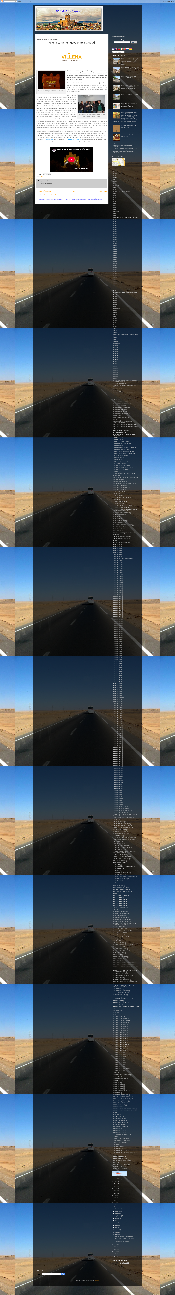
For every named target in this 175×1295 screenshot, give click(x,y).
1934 (114, 239)
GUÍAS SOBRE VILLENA (120, 834)
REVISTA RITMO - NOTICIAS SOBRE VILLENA (126, 1007)
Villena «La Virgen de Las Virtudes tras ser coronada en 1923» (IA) (130, 59)
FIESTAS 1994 (117, 746)
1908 (114, 215)
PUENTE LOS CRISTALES (120, 993)
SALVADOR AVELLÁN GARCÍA (121, 1075)
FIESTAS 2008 (117, 770)
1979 (114, 298)
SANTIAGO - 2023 (118, 1085)
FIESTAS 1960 (117, 675)
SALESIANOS (117, 1072)
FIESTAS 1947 (117, 649)
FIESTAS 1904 (117, 568)
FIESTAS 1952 (117, 659)
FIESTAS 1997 (117, 752)
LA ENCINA (116, 871)
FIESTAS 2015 (117, 784)
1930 (114, 233)
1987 (114, 314)
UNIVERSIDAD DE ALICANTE (121, 1134)
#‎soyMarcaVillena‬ (47, 140)
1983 (114, 306)
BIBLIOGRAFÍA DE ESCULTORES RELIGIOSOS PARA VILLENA (122, 422)
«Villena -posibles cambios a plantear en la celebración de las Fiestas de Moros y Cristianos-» (124, 145)
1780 (114, 193)
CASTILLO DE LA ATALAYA (120, 465)
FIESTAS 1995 (117, 748)
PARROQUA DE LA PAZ (119, 949)
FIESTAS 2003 (117, 762)
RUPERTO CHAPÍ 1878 (119, 1028)
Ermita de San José (118, 529)
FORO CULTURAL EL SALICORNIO (122, 817)
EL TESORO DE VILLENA (120, 523)
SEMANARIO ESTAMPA (119, 1103)
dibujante (115, 499)
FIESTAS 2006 (117, 766)
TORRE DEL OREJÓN (119, 1124)
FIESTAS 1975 (117, 707)
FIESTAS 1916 (117, 592)
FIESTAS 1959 (117, 673)
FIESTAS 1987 (117, 731)
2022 (114, 370)
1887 (114, 205)
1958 (114, 258)
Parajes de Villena (118, 947)
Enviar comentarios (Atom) (51, 195)
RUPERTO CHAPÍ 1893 (119, 1054)
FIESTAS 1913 (117, 586)
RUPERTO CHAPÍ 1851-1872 (121, 1018)
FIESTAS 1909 (117, 578)
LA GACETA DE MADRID (120, 875)
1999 (114, 326)
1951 (114, 248)
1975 (114, 288)
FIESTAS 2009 (117, 772)
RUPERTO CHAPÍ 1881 (119, 1034)
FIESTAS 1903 (117, 566)
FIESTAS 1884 (117, 548)
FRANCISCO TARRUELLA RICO (121, 826)
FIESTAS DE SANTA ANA (120, 806)
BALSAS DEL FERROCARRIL (121, 403)
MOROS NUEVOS (118, 926)
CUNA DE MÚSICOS (118, 495)
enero (116, 1234)
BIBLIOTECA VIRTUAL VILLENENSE (123, 424)
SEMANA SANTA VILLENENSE (121, 1099)
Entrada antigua (101, 191)
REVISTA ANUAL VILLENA (120, 1003)
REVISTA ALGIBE (118, 1001)
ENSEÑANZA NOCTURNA (120, 527)
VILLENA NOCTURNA (119, 1158)
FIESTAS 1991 (117, 740)
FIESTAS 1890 (117, 554)
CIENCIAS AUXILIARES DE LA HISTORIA (124, 477)
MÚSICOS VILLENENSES (120, 936)
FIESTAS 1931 (117, 623)
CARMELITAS (117, 459)
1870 (114, 197)
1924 (114, 227)
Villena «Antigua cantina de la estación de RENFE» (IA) (128, 77)
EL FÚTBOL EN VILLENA (120, 507)
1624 (114, 177)
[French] (116, 49)
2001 (114, 328)
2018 (114, 362)
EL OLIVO (116, 517)
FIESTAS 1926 (117, 613)
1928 (114, 229)
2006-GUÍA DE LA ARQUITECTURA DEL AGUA (125, 334)
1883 (114, 203)
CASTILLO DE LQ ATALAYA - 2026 (122, 467)
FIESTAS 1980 (117, 717)
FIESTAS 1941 (117, 637)
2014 (114, 354)
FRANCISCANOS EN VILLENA (121, 824)
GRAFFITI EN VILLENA (119, 830)
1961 (114, 264)
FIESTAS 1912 (117, 584)
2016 (114, 358)
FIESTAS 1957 (117, 669)
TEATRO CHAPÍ (117, 1116)
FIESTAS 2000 (117, 758)
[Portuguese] (124, 49)
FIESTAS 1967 (117, 689)
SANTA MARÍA (117, 1081)
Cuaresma (115, 493)
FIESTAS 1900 (117, 560)
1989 (114, 316)
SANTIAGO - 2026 (118, 1089)
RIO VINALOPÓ (117, 1010)
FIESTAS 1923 (117, 607)
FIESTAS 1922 (117, 605)
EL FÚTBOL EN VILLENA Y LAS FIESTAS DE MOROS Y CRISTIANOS (125, 510)
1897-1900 (116, 211)
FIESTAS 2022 (117, 798)
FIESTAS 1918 (117, 597)
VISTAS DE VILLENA (119, 1168)
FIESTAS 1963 (117, 681)
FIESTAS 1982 (117, 721)
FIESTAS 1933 (117, 627)
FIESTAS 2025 (117, 804)
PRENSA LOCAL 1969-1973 (120, 991)
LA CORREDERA (117, 869)
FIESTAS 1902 (117, 564)
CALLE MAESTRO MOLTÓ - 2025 (122, 443)
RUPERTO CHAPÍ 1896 (119, 1060)
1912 (114, 221)
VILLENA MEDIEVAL (118, 1156)
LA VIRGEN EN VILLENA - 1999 (121, 891)
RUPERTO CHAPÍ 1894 (119, 1056)
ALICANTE (116, 391)
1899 (114, 213)
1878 (114, 201)
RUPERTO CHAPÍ (118, 1016)
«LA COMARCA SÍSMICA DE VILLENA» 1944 (128, 126)
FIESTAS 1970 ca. (118, 697)
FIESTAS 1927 (117, 615)
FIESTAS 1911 (117, 582)
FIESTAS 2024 (117, 802)
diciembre (117, 1209)
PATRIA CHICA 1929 (118, 953)
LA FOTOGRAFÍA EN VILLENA (121, 873)
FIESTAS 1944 (117, 643)
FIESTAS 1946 (117, 647)
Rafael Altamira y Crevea (119, 997)
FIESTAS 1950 (117, 655)
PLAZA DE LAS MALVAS (120, 974)
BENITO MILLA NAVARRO (120, 417)
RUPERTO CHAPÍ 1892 (119, 1052)
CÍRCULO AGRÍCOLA (119, 481)
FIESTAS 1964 (117, 683)
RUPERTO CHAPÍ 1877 (119, 1026)
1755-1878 (116, 185)
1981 (114, 302)
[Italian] (121, 49)
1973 (114, 284)
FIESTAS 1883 (117, 546)
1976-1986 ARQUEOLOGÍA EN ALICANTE (124, 292)
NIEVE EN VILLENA (118, 943)
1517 (114, 171)
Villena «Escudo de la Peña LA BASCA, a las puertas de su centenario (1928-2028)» (129, 105)
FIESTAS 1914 (117, 588)
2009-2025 (116, 344)
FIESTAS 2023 (117, 800)
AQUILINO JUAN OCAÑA (120, 399)
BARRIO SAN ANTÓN (119, 411)
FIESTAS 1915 (117, 590)
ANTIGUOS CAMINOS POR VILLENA (123, 393)
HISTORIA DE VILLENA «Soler (121, 845)
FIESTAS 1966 (117, 687)
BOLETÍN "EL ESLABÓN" (120, 430)
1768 (114, 187)
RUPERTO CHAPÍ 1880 (119, 1032)
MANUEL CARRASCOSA (120, 911)
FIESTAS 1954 (117, 663)
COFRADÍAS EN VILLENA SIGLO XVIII (123, 483)
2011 (114, 348)
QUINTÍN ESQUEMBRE (119, 995)
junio (116, 1223)
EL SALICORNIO (117, 519)
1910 (114, 219)
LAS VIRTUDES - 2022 (119, 899)
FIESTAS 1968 (117, 691)
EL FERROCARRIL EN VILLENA (122, 505)
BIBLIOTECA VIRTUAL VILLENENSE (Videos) (125, 426)
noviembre (118, 1211)
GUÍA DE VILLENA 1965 (119, 832)
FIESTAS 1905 (117, 570)
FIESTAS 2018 (117, 790)
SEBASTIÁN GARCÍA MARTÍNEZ (122, 1097)
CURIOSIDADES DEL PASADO (121, 497)
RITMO (115, 1012)
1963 (114, 268)
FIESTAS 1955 (117, 665)
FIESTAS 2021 (117, 796)
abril (116, 1227)
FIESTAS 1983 (117, 723)
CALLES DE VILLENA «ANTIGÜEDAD (123, 451)
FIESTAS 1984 (117, 725)
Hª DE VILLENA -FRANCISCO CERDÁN (124, 838)
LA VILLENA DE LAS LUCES (121, 889)
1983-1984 (116, 308)
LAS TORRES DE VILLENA (122, 1241)
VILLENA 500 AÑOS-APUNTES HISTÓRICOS (125, 1152)
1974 (114, 286)
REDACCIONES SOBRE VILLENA (122, 999)
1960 (114, 262)
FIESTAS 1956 (117, 667)
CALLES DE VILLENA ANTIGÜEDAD (123, 453)
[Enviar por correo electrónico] (43, 174)
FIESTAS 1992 (117, 742)
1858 (114, 195)
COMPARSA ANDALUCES (120, 485)
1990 (114, 318)
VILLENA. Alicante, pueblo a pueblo (124, 1236)
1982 (114, 304)
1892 (114, 209)
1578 (114, 175)
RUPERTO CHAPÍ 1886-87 (120, 1044)
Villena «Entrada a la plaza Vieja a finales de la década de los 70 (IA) (130, 68)
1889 (114, 207)
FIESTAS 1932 (117, 625)
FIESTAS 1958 (117, 671)
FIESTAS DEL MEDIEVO (120, 808)
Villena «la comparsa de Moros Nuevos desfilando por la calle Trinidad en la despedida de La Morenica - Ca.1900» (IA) (129, 115)
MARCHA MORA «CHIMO (120, 913)
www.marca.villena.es (74, 140)
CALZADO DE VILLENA (119, 455)
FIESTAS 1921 (117, 603)
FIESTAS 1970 (117, 695)
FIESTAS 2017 (117, 788)
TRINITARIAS (116, 1128)
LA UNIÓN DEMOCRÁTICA (120, 887)
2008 (114, 339)
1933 (114, 237)
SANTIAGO (116, 1083)
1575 (114, 173)
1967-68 (115, 274)
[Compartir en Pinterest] (50, 174)
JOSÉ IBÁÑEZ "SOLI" (119, 861)
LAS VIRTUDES (117, 897)
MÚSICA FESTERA (118, 934)
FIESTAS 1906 (117, 572)
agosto (117, 1218)
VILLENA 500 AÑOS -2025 (120, 1150)
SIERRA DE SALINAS (119, 1105)
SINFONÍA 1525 (117, 1107)
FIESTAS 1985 (117, 727)
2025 (114, 376)
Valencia (115, 1136)
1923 (114, 225)
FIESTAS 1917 (117, 595)
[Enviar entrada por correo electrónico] (40, 174)
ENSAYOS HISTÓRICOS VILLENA (122, 525)
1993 (114, 320)
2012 (114, 350)
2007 (114, 337)
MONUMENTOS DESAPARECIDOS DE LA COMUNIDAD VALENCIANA (124, 924)
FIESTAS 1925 (117, 611)
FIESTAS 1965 (117, 685)
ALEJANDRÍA (116, 389)
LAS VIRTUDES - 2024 (119, 903)
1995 (114, 322)
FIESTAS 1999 (117, 756)
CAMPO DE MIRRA (118, 457)
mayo (116, 1225)
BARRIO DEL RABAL (119, 409)
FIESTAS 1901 (117, 562)
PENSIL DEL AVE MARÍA (120, 957)
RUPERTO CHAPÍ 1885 (119, 1042)
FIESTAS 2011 (117, 776)
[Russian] (127, 49)
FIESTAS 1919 (117, 599)
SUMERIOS (116, 1114)
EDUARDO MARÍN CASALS (120, 501)
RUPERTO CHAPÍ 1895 (119, 1058)
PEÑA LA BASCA (117, 959)
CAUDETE (116, 471)
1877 (114, 199)
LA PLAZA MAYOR (118, 881)
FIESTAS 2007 (117, 768)
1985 (114, 312)
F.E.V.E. (115, 540)
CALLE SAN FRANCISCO (120, 449)
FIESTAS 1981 (117, 719)
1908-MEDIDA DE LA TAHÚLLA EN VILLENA (125, 217)
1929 (114, 231)
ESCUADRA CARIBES (119, 531)
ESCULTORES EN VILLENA (120, 538)
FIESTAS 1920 (117, 601)
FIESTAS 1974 (117, 705)
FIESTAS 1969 (117, 693)
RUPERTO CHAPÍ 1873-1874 (121, 1022)
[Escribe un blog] (45, 174)
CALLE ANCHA (117, 437)
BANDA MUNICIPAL (118, 405)
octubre (117, 1213)
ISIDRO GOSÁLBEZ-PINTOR (121, 859)
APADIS (115, 395)
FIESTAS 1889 (117, 552)
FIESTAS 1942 (117, 639)
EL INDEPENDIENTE (119, 515)
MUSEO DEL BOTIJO (119, 928)
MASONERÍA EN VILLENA (120, 917)
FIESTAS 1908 (117, 576)
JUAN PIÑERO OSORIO (119, 863)
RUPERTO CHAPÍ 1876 (119, 1024)
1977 (114, 294)
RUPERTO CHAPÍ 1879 (119, 1030)
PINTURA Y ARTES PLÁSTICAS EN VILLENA (125, 967)
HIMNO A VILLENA (118, 843)
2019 (114, 364)
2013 (114, 352)
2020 (114, 366)
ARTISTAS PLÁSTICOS (119, 401)
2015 (42, 176)
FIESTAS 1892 (117, 556)
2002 (114, 330)
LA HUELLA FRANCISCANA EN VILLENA (124, 877)
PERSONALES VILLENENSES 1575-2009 (124, 965)
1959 (114, 260)
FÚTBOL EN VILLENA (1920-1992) (122, 828)
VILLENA (115, 1144)
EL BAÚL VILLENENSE (119, 503)
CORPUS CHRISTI (118, 491)
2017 (114, 360)
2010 (114, 346)
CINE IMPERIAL (117, 479)
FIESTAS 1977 (117, 711)
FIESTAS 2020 (117, 794)
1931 (114, 235)
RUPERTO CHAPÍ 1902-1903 (121, 1068)
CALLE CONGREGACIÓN (120, 441)
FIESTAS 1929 (117, 619)
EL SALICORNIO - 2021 (119, 521)
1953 (114, 252)
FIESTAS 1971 (117, 699)
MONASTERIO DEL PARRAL (121, 921)
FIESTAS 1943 (117, 641)
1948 (114, 243)
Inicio (73, 191)
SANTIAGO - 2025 (118, 1087)
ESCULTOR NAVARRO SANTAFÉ (122, 536)
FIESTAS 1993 (117, 744)
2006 (114, 332)
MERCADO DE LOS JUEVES (121, 919)
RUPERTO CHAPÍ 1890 (119, 1048)
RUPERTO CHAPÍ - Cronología (121, 1020)
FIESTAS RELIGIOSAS (119, 812)
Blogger (97, 1280)
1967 (114, 272)
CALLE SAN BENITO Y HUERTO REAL (123, 447)
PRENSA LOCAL (117, 989)
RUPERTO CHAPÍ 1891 (119, 1050)
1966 (114, 270)
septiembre (118, 1216)
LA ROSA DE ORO (118, 885)
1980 (114, 300)
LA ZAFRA (116, 893)
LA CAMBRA (116, 865)
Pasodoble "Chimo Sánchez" (120, 951)
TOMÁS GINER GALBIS (119, 1122)
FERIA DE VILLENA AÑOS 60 (121, 542)
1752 (114, 183)
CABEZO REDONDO (118, 432)
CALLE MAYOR (117, 445)
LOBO (114, 909)
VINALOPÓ (116, 1162)
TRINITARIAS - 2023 (118, 1130)
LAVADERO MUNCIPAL (119, 907)
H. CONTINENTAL (118, 836)
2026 (114, 378)
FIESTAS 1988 (117, 733)
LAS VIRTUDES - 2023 (119, 901)
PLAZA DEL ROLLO (118, 978)
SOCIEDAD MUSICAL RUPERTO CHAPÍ (124, 1109)
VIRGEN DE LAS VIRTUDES (121, 1164)
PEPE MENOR (117, 961)
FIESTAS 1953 (117, 661)
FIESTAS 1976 (117, 709)
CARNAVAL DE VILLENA (120, 461)
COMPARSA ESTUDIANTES (121, 487)
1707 (114, 179)
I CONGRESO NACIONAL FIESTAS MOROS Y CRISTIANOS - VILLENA (125, 852)
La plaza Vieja (117, 883)
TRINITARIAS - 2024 (118, 1132)
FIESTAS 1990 (117, 738)
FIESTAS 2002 (117, 760)
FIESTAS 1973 (117, 703)
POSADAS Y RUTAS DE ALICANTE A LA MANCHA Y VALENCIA (124, 986)
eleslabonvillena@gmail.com (118, 36)
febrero (117, 1232)
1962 (114, 266)
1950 (114, 245)
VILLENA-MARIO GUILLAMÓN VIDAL (123, 1160)
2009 (114, 342)
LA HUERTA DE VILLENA (120, 879)
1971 (114, 280)
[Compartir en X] (47, 174)
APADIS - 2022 (117, 397)
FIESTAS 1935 (117, 631)
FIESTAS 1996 (117, 750)
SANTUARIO (116, 1093)
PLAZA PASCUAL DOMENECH (121, 980)
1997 (114, 324)
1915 (114, 223)
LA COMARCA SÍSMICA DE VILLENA (123, 867)
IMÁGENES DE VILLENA (120, 855)
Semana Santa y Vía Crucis (120, 1101)
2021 (114, 368)
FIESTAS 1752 (117, 544)
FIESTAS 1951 (117, 657)
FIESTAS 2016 (117, 786)
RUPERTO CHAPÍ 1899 (119, 1066)
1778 (114, 189)
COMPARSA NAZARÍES (119, 489)
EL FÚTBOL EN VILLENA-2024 (121, 513)
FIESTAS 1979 (117, 715)
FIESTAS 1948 (117, 651)
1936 (114, 241)
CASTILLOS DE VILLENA (120, 469)
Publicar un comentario (46, 183)
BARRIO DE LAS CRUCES (120, 407)
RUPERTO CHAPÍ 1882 (119, 1036)
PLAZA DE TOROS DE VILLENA (122, 976)
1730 (114, 181)
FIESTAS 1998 (117, 754)
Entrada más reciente (44, 191)
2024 (114, 374)
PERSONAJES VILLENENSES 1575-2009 (124, 963)
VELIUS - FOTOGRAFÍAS (120, 1138)
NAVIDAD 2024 (117, 941)
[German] (118, 49)
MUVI (114, 939)
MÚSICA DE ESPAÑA (119, 932)
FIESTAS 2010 (117, 774)
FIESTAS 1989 (117, 735)
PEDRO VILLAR (117, 955)
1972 (114, 282)
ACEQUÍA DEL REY (118, 383)
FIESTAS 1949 (117, 653)
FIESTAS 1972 (117, 701)
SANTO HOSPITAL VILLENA (121, 1091)
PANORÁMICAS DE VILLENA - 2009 (123, 945)
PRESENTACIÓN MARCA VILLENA (124, 1238)
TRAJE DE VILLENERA (119, 1126)
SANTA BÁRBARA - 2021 (120, 1079)
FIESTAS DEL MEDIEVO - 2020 (121, 810)
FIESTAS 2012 (117, 778)
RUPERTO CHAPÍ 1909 (119, 1070)
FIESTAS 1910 (117, 580)
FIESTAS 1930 (117, 621)
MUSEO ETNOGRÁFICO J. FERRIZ (123, 930)
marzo (117, 1229)
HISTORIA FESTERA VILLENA (121, 847)
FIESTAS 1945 (117, 645)
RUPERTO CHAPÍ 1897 (119, 1062)
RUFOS (115, 1014)
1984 (114, 310)
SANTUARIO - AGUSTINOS (120, 1095)
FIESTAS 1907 (117, 574)
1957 (114, 256)
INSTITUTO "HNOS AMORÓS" (121, 857)
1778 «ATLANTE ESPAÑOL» (121, 191)
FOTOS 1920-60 (117, 819)
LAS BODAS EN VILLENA (120, 895)
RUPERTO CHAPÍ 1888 (119, 1046)
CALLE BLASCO (117, 439)
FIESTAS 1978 (117, 713)
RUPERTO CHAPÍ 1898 (119, 1064)
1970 (114, 278)
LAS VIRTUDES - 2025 (119, 905)
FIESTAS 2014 (117, 782)
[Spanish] (130, 49)
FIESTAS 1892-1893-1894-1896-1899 (123, 558)
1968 (114, 276)
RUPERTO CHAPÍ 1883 (119, 1038)
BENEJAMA (116, 415)
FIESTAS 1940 (117, 635)
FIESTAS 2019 (117, 792)
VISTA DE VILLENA (118, 1166)
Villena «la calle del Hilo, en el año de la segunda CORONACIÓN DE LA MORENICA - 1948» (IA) (130, 87)
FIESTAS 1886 (117, 550)
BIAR (114, 419)
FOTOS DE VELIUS (118, 822)
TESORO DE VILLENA (119, 1120)
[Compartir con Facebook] (49, 174)
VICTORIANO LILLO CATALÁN (121, 1140)
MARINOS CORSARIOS (119, 915)
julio (116, 1220)
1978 (114, 296)
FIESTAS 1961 (117, 677)
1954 (114, 254)
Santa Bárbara (117, 1077)
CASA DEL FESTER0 (119, 463)
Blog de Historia (119, 1175)
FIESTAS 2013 (117, 780)
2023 (114, 372)
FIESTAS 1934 (117, 629)
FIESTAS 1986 (117, 729)
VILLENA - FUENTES (119, 1146)
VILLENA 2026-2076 (118, 1148)
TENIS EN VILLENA (118, 1118)
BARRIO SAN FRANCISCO (120, 413)
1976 (114, 290)
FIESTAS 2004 (117, 764)
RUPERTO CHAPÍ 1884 (119, 1040)
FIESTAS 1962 (117, 679)
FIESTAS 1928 (117, 617)
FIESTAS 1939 (117, 633)
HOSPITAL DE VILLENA (119, 849)
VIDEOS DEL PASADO (119, 1142)
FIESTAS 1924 (117, 609)
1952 (114, 250)
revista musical (117, 1005)
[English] (113, 49)
